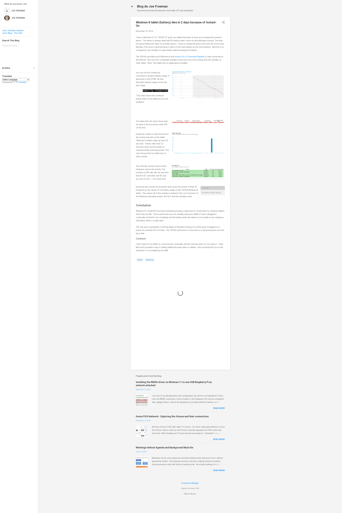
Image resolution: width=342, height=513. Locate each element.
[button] (223, 22)
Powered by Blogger (190, 483)
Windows (150, 260)
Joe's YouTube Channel (13, 30)
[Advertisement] (240, 57)
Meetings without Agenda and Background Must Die (164, 447)
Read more (219, 408)
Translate (22, 82)
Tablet (139, 260)
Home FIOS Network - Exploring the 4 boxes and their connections (172, 416)
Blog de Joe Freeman (152, 6)
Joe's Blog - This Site (12, 33)
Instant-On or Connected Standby (189, 56)
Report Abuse (190, 494)
